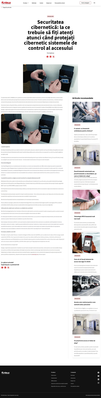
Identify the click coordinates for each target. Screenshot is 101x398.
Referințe (34, 3)
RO (94, 2)
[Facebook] (98, 372)
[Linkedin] (98, 379)
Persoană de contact (60, 3)
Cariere (41, 3)
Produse (25, 3)
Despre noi (48, 3)
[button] (47, 56)
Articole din (50, 16)
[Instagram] (98, 383)
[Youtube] (98, 376)
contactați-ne (34, 254)
